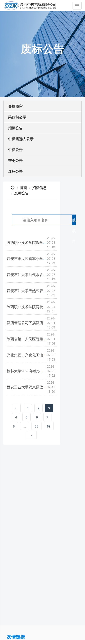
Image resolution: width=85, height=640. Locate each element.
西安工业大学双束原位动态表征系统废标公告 (43, 387)
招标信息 (39, 187)
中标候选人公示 (21, 138)
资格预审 (15, 106)
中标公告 (15, 149)
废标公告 (15, 171)
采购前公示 (17, 117)
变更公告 (15, 160)
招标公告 (15, 127)
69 (49, 426)
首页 (23, 187)
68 (36, 426)
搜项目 (74, 221)
